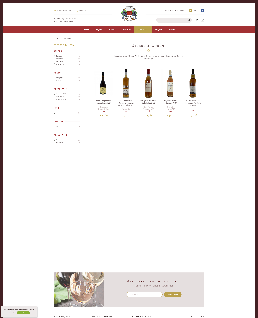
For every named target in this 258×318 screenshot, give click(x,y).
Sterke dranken (143, 29)
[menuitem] (86, 29)
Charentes (67, 59)
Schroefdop (67, 143)
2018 (67, 113)
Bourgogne (67, 56)
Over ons (173, 10)
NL (191, 10)
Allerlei (172, 29)
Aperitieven (126, 29)
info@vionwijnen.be (64, 10)
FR (195, 10)
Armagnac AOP (67, 94)
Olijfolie (158, 29)
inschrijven (172, 294)
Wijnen (99, 29)
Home (86, 29)
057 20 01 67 (83, 10)
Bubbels (112, 29)
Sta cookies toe (23, 313)
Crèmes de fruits (67, 99)
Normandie (67, 61)
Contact (182, 10)
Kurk (67, 140)
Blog (165, 10)
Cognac (67, 80)
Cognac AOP (67, 97)
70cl (67, 126)
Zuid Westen (67, 64)
